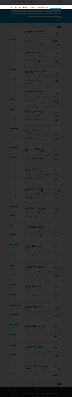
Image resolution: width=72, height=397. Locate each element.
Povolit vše (55, 6)
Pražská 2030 (26, 1)
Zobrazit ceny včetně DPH (47, 24)
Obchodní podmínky (32, 389)
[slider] (28, 16)
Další (59, 26)
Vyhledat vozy (57, 19)
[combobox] (19, 11)
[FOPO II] (45, 1)
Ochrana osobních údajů (55, 389)
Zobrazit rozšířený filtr (14, 16)
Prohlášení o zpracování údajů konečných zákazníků (43, 389)
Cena (44, 15)
